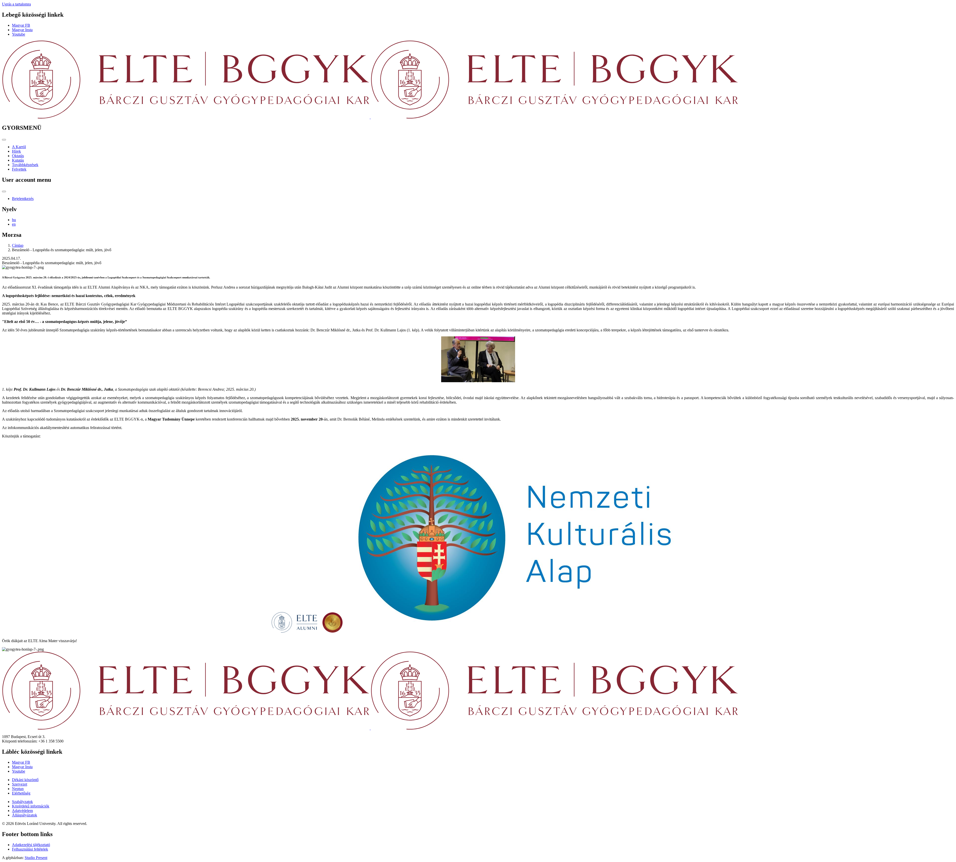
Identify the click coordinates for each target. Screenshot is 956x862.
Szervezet (19, 784)
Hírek (16, 151)
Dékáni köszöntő (25, 780)
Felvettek (19, 169)
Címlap (17, 245)
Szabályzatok (22, 802)
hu (14, 220)
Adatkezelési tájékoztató (31, 845)
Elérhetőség (21, 793)
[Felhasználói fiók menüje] (4, 191)
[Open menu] (4, 139)
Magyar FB (21, 25)
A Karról (19, 147)
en (14, 224)
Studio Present (36, 858)
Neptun (18, 789)
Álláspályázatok (24, 815)
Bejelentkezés (23, 198)
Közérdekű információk (30, 806)
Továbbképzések (25, 165)
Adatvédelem (22, 810)
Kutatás (18, 160)
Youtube (18, 34)
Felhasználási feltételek (30, 849)
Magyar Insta (22, 30)
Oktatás (18, 156)
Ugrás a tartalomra (16, 4)
